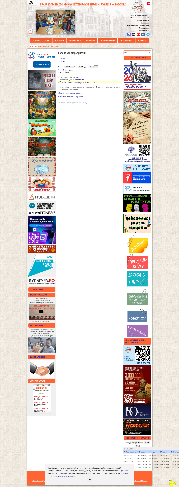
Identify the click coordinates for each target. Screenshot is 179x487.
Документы (59, 40)
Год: (75, 67)
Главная (36, 40)
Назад (63, 59)
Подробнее (70, 97)
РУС (30, 30)
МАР (30, 33)
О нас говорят (36, 325)
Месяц (60, 70)
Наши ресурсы (75, 40)
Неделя (66, 70)
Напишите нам (42, 64)
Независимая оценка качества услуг (135, 341)
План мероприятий (73, 103)
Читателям (90, 40)
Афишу (84, 103)
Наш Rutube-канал (38, 295)
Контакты (142, 40)
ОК (89, 479)
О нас (47, 40)
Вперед (63, 61)
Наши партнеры (37, 357)
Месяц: (61, 67)
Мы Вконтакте (36, 289)
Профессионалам (107, 40)
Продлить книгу (126, 40)
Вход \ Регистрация (138, 57)
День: (86, 67)
